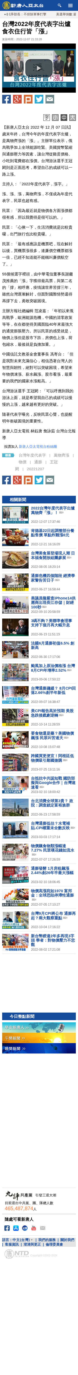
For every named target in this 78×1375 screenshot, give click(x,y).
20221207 (35, 469)
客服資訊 (12, 1244)
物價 (22, 462)
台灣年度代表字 (32, 455)
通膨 (38, 462)
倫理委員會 (54, 1244)
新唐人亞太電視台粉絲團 (38, 446)
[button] (39, 68)
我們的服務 (47, 1240)
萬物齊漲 (61, 455)
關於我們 (67, 1240)
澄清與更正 (32, 1244)
